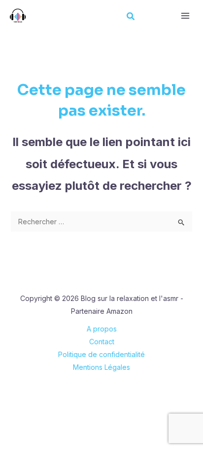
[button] (131, 17)
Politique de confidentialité (101, 354)
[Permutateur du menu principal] (185, 16)
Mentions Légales (101, 367)
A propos (102, 329)
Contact (101, 341)
